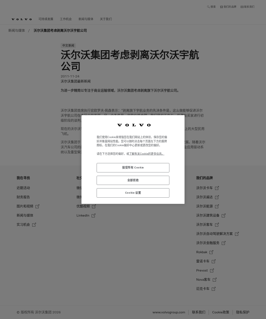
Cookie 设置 (133, 192)
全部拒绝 (133, 180)
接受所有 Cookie (133, 167)
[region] (133, 159)
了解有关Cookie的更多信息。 (146, 153)
